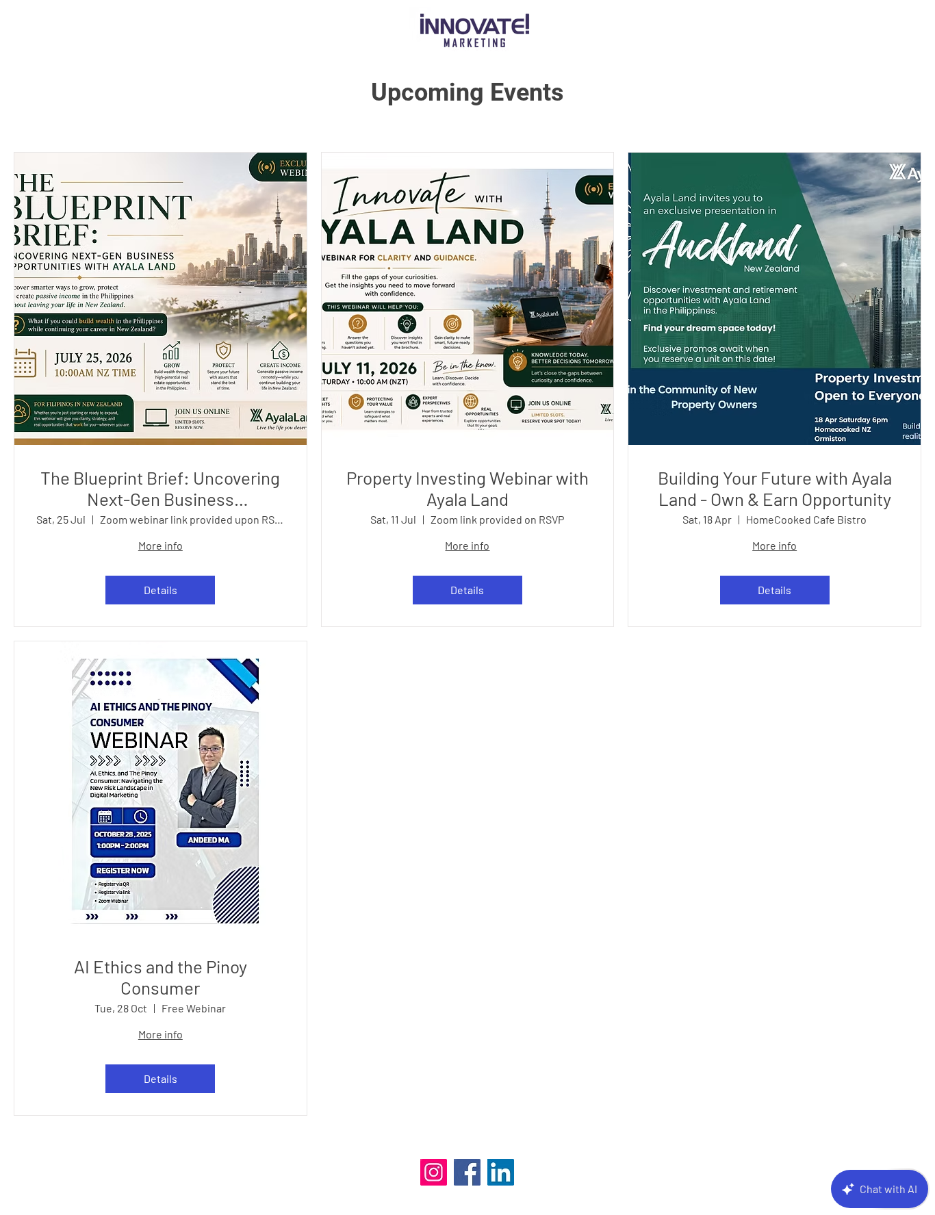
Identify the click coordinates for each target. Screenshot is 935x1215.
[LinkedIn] (500, 1172)
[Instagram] (433, 1172)
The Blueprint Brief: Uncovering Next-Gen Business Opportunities (160, 488)
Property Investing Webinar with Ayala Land (467, 488)
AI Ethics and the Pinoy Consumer (160, 977)
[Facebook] (467, 1172)
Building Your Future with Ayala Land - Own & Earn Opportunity (775, 488)
